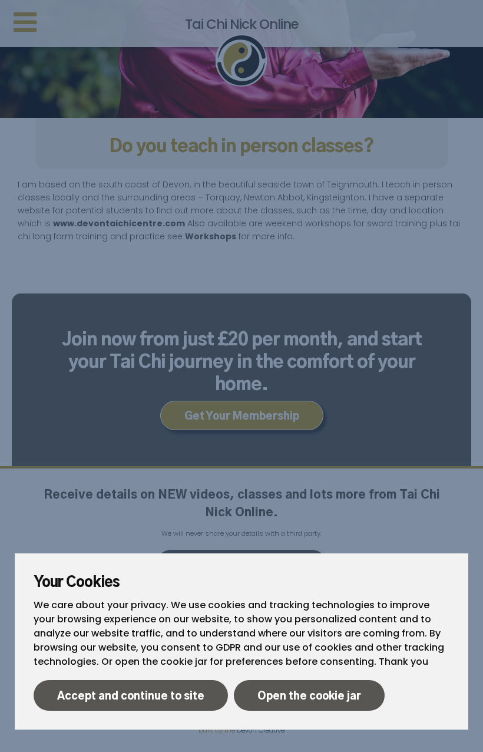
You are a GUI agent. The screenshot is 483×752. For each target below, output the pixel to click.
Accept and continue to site (130, 696)
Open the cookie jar (309, 696)
